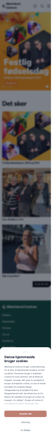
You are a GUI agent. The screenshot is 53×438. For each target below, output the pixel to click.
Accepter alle (25, 413)
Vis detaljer (25, 430)
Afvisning (25, 422)
